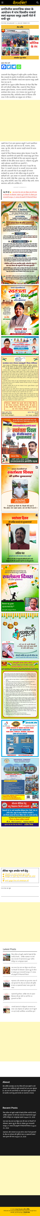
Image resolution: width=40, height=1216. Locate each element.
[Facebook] (3, 67)
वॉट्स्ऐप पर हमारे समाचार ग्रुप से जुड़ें (17, 874)
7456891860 (26, 1212)
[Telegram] (13, 67)
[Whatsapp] (19, 67)
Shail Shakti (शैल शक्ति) (22, 1209)
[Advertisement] (20, 120)
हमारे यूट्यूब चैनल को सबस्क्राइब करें (17, 880)
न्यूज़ (10, 888)
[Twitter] (8, 67)
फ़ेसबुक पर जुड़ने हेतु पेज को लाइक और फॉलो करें (19, 877)
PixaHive (23, 1214)
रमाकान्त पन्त (26, 23)
